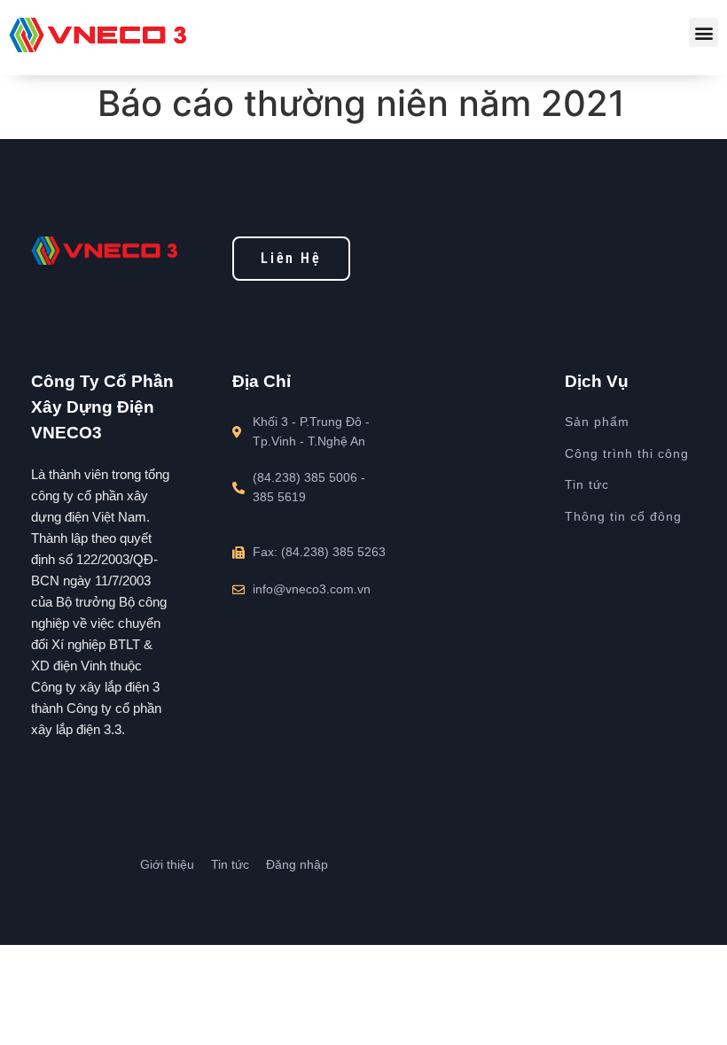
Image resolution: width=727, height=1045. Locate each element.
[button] (703, 32)
